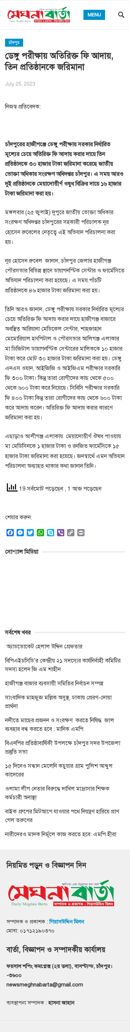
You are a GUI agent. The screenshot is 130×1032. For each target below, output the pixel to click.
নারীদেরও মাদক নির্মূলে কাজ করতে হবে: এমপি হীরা (60, 834)
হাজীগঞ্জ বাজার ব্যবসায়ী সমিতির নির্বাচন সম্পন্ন (54, 683)
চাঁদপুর (14, 42)
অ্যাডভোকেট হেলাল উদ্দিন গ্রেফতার (43, 646)
